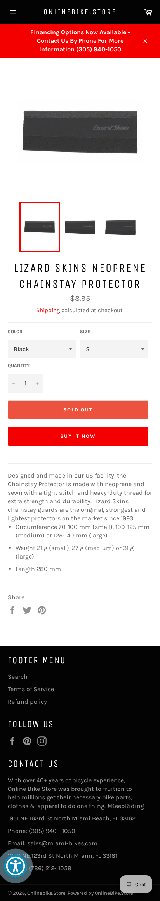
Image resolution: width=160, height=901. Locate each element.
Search (18, 676)
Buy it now (78, 436)
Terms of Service (31, 689)
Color (15, 331)
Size (85, 331)
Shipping (48, 310)
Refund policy (27, 701)
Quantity (19, 365)
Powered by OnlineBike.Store (100, 893)
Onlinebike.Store (80, 11)
